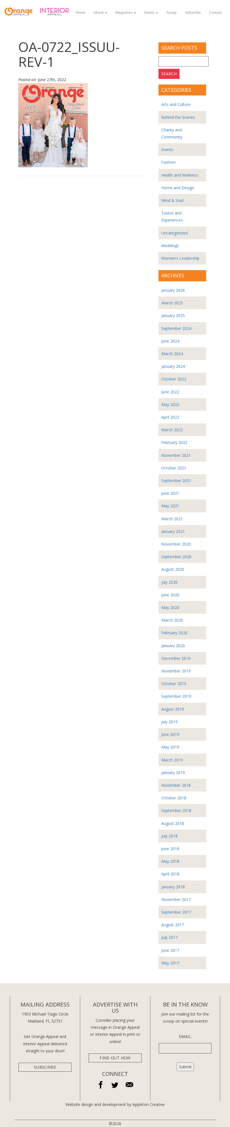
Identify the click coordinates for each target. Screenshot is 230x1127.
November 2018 (176, 785)
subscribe (45, 1067)
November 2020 (176, 544)
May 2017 (170, 963)
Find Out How (115, 1057)
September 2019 (176, 696)
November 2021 (176, 455)
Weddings (170, 245)
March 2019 (172, 760)
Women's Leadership (180, 258)
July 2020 (169, 582)
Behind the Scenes (178, 117)
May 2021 (170, 505)
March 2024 (172, 353)
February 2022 (174, 442)
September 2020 (176, 556)
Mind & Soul (172, 200)
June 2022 (170, 391)
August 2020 (172, 569)
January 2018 (173, 886)
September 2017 (176, 912)
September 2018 (176, 810)
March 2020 (172, 620)
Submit (185, 1066)
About (99, 12)
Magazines (124, 12)
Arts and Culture (175, 104)
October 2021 (173, 468)
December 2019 (175, 658)
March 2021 (172, 518)
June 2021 (170, 493)
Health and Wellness (179, 175)
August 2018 (172, 823)
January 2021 (173, 531)
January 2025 (173, 315)
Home (80, 12)
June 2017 (170, 950)
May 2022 (170, 404)
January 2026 (173, 290)
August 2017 (172, 924)
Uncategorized (174, 233)
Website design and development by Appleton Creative (115, 1104)
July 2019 (169, 721)
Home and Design (177, 187)
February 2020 (174, 632)
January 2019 (173, 772)
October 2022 (173, 379)
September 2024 (176, 328)
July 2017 (169, 937)
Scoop (172, 12)
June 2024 (170, 341)
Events (149, 12)
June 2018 (170, 848)
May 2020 (170, 607)
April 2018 (170, 874)
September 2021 (176, 480)
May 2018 (170, 861)
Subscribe (193, 12)
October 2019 (173, 683)
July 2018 (169, 836)
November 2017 (176, 899)
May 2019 (170, 747)
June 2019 (170, 734)
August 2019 (172, 709)
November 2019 (176, 671)
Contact (215, 12)
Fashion (168, 162)
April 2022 (170, 417)
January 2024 (173, 366)
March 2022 (172, 429)
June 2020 (170, 594)
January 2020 (173, 645)
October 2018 (173, 797)
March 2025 (172, 302)
